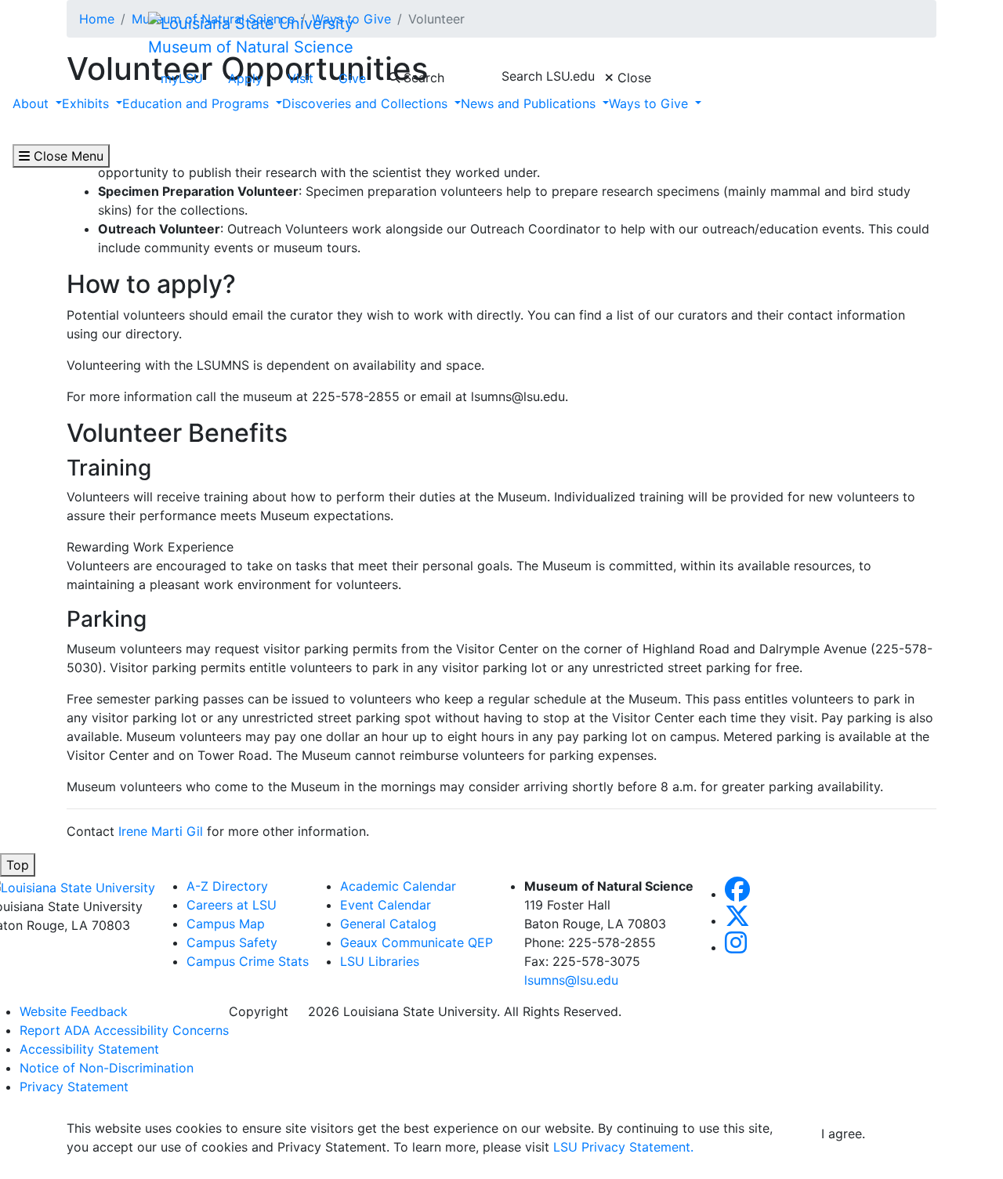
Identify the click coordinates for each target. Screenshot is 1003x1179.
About (33, 103)
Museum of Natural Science (250, 47)
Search (422, 77)
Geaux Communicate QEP (416, 942)
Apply (245, 78)
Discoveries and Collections (366, 103)
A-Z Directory (227, 886)
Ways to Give (650, 103)
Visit (300, 78)
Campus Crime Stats (247, 961)
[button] (737, 894)
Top (17, 865)
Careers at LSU (231, 905)
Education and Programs (197, 103)
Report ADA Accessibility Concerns (124, 1030)
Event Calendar (385, 905)
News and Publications (530, 103)
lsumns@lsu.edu (571, 980)
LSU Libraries (379, 961)
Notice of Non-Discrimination (107, 1068)
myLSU (182, 78)
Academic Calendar (398, 886)
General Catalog (388, 923)
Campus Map (225, 923)
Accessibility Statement (89, 1049)
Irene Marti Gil (162, 831)
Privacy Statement (74, 1086)
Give (352, 78)
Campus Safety (231, 942)
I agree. (843, 1133)
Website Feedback (74, 1011)
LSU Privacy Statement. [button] (623, 1147)
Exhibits (87, 103)
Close (632, 77)
